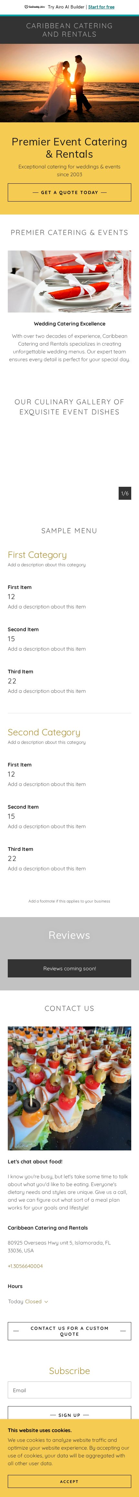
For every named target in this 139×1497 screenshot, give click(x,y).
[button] (45, 1302)
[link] (69, 30)
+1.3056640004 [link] (25, 1266)
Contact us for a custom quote (70, 1331)
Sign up (69, 1415)
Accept (69, 1481)
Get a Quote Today (69, 192)
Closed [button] (33, 1301)
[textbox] (69, 1389)
